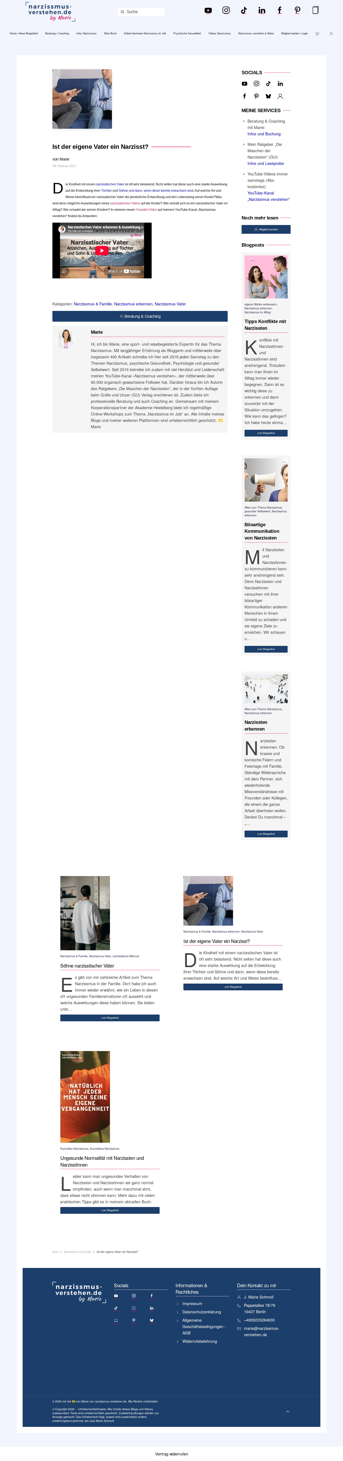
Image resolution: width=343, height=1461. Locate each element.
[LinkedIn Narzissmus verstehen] (262, 12)
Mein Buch (110, 33)
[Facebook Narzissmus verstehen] (280, 12)
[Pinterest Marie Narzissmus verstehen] (298, 12)
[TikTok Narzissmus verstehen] (244, 12)
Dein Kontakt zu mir (256, 1285)
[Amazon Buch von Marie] (315, 12)
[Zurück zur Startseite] (51, 12)
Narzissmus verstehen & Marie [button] (256, 33)
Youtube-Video (147, 209)
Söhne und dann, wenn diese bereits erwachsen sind (156, 190)
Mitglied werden (268, 229)
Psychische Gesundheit (187, 33)
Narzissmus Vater (170, 304)
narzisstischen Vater (110, 184)
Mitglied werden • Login (294, 33)
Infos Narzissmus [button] (86, 33)
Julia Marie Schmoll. (102, 1421)
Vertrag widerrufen (171, 1454)
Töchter (106, 190)
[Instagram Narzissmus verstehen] (226, 12)
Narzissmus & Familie (93, 304)
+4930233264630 (259, 1320)
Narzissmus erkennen (133, 304)
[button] (288, 1412)
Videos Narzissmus (219, 33)
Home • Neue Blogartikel (24, 33)
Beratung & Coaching (142, 316)
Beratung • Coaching (57, 33)
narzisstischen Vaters (125, 203)
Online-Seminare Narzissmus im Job (145, 33)
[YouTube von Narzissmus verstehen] (208, 12)
